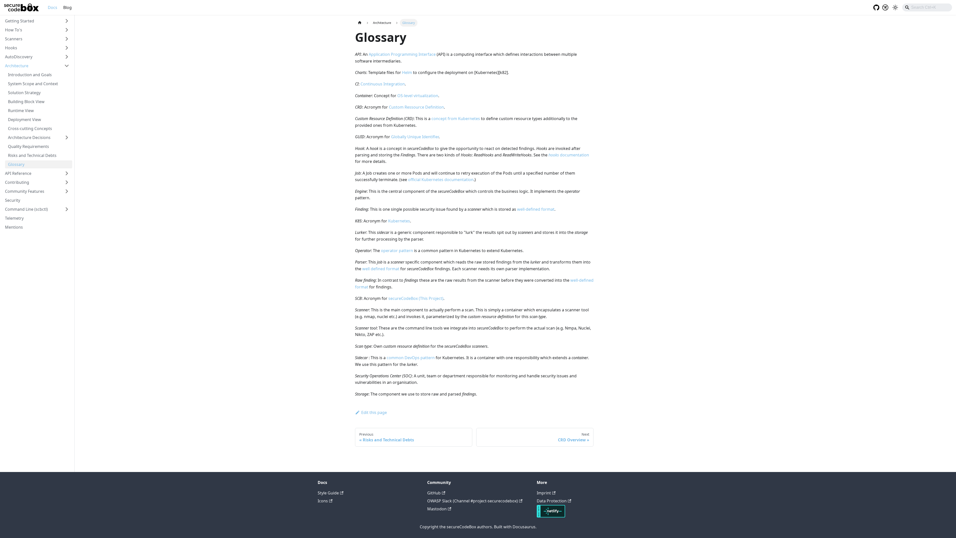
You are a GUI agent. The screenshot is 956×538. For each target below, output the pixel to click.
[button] (37, 21)
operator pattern (397, 250)
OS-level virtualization (417, 95)
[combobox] (927, 7)
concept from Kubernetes (455, 118)
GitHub (434, 493)
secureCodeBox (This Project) (415, 298)
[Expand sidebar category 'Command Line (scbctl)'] (66, 209)
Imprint (544, 493)
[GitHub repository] (874, 7)
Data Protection (552, 501)
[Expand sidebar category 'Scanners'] (66, 39)
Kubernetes (399, 221)
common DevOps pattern (411, 357)
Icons (323, 501)
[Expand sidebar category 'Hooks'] (66, 48)
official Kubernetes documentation (441, 179)
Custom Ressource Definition (416, 107)
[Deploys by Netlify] (551, 516)
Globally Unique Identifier (415, 136)
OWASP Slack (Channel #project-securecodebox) (472, 501)
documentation (568, 155)
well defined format (380, 268)
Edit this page (374, 412)
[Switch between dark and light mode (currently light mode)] (895, 7)
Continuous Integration (382, 84)
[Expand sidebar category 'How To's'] (66, 30)
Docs (52, 7)
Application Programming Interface (402, 54)
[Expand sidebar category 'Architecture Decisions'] (66, 137)
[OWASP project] (885, 7)
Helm (407, 72)
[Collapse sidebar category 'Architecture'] (66, 66)
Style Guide (328, 493)
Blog (67, 7)
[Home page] (359, 23)
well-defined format (535, 209)
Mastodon (437, 509)
